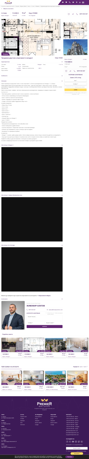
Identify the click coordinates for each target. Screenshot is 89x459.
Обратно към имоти (8, 8)
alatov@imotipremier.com (56, 309)
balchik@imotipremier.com (72, 432)
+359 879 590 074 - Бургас (72, 422)
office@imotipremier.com (72, 430)
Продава (17, 6)
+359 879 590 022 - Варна (72, 416)
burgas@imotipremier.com (72, 434)
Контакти (22, 424)
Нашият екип (23, 416)
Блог (21, 422)
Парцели (37, 420)
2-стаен (32, 6)
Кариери (22, 420)
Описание (3, 81)
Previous (2, 34)
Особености (4, 75)
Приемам (69, 456)
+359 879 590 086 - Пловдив (72, 426)
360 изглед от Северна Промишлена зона (11, 195)
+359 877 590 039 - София (72, 424)
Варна (29, 6)
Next (60, 34)
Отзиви (22, 418)
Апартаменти (38, 416)
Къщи (36, 418)
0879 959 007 (83, 14)
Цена (81, 366)
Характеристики (5, 61)
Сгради (36, 424)
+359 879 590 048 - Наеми (72, 428)
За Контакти (4, 299)
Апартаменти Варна (44, 295)
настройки (59, 457)
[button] (80, 2)
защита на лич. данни (80, 87)
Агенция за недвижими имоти (7, 6)
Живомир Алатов (36, 305)
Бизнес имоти (38, 422)
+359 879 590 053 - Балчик (72, 420)
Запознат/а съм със (75, 87)
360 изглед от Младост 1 (7, 145)
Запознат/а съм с (55, 313)
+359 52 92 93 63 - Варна (72, 418)
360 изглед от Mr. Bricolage (8, 245)
